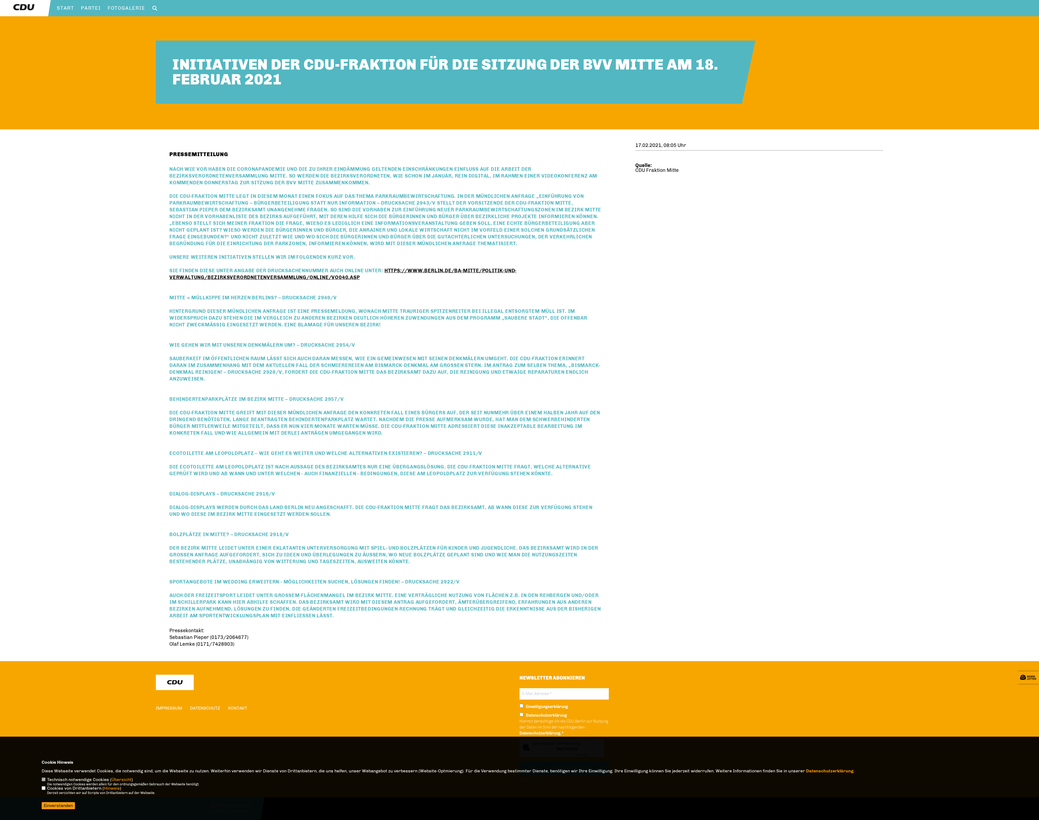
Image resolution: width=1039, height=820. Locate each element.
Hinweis (112, 788)
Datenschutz (205, 708)
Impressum (169, 708)
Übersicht (121, 779)
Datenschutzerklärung (829, 770)
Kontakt (237, 708)
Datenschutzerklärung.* (542, 733)
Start (65, 8)
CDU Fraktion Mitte (657, 170)
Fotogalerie (126, 8)
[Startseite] (174, 682)
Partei (91, 8)
